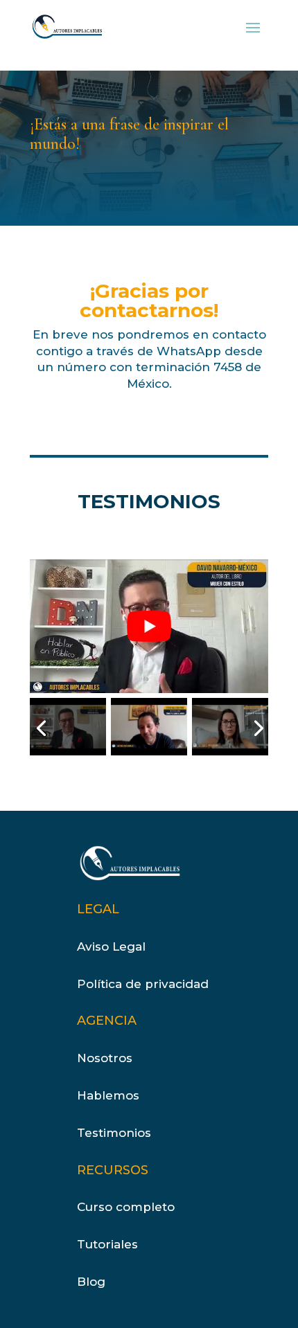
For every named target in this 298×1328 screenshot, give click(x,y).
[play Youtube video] (149, 626)
